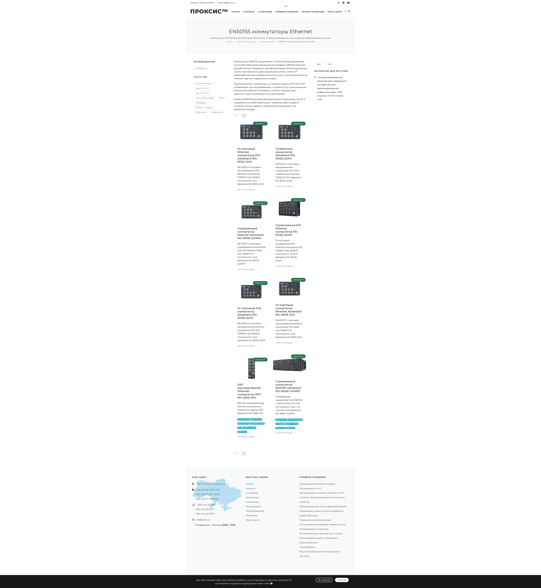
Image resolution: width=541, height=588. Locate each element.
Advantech (201, 68)
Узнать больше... (247, 189)
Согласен (342, 580)
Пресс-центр (335, 12)
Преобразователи (255, 511)
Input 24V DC (202, 93)
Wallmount (217, 112)
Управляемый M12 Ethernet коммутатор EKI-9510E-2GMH (288, 230)
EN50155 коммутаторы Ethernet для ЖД (296, 41)
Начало (235, 12)
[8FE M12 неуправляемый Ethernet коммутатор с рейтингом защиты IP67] (251, 368)
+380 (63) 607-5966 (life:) (207, 499)
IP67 (221, 98)
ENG (319, 64)
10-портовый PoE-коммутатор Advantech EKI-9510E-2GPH (249, 313)
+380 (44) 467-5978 (204, 514)
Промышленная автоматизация (315, 520)
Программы (252, 515)
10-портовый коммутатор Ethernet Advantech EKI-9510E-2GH (288, 310)
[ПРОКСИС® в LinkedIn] (343, 3)
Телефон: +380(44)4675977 (202, 3)
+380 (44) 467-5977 (206, 505)
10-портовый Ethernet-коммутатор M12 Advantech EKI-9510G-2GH (248, 155)
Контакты (248, 12)
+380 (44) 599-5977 (204, 509)
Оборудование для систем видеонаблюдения (323, 506)
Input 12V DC (202, 88)
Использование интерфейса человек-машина (322, 524)
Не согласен (324, 580)
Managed (201, 103)
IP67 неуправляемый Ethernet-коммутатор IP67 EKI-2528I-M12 (249, 391)
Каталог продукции (312, 12)
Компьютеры (252, 497)
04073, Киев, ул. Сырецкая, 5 (210, 484)
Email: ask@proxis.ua (226, 3)
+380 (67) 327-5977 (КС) (208, 490)
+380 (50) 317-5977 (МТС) (207, 494)
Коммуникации (266, 41)
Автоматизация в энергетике (314, 529)
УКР (330, 64)
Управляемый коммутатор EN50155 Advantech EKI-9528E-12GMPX (288, 386)
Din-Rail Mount (203, 83)
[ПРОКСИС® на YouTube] (348, 3)
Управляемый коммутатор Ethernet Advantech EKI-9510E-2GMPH (250, 233)
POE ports (201, 112)
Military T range (204, 107)
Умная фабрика (307, 547)
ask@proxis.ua (203, 520)
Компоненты (252, 502)
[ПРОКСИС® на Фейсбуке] (338, 3)
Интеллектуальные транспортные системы (321, 533)
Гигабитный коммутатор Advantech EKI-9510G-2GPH (285, 153)
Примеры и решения (286, 12)
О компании (265, 12)
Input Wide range (205, 98)
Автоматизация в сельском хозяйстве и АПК (321, 493)
